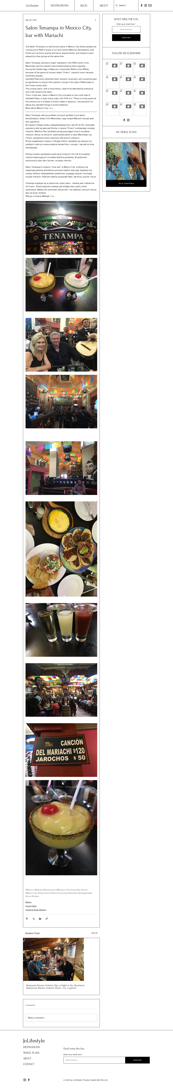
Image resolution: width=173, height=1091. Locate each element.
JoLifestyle (34, 1041)
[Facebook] (141, 5)
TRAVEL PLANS (31, 1052)
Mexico (28, 902)
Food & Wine (31, 906)
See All (94, 933)
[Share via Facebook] (27, 918)
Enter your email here (126, 24)
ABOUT (27, 1058)
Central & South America (36, 910)
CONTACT (28, 1064)
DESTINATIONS (31, 1047)
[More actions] (95, 20)
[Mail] (150, 5)
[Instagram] (145, 5)
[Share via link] (46, 918)
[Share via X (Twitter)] (33, 918)
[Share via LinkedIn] (40, 918)
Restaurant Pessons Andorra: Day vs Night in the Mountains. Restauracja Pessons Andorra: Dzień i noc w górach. (55, 986)
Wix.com (104, 1080)
